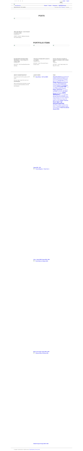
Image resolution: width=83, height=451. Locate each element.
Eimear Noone (55, 83)
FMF (64, 86)
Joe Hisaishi (59, 93)
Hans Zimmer (57, 90)
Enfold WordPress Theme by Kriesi (34, 449)
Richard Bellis (58, 100)
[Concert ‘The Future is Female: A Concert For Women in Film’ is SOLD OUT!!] (61, 51)
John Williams (59, 93)
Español (68, 0)
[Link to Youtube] (16, 1)
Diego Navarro (57, 82)
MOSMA (63, 96)
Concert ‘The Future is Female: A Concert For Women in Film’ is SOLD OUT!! (60, 60)
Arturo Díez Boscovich (65, 76)
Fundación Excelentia (61, 88)
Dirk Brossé (65, 82)
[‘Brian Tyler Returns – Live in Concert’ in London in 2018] (22, 24)
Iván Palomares (60, 91)
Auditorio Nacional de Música (59, 78)
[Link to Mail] (23, 1)
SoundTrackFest (58, 103)
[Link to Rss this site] (21, 1)
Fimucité (60, 86)
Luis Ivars (66, 94)
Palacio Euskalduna (62, 97)
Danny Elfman (65, 80)
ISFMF (56, 91)
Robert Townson (64, 100)
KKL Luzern (61, 94)
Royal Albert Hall (57, 102)
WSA (58, 109)
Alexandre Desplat (57, 76)
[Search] (68, 5)
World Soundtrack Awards (61, 108)
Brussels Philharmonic (59, 79)
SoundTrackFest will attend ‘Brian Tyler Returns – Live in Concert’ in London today (21, 60)
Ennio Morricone (62, 84)
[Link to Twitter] (18, 1)
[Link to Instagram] (20, 1)
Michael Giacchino (57, 96)
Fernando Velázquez (57, 85)
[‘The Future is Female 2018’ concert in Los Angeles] (41, 51)
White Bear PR (57, 107)
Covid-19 (60, 81)
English (64, 0)
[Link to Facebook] (14, 1)
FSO (56, 88)
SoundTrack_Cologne (57, 104)
